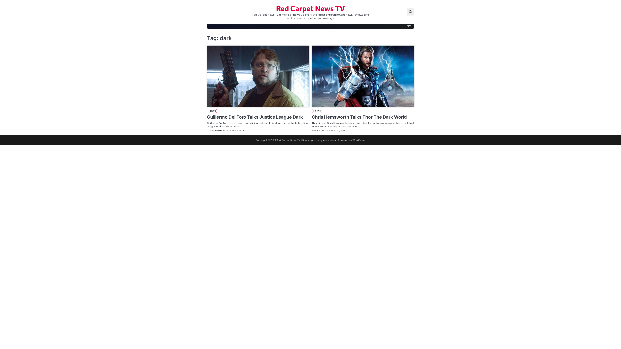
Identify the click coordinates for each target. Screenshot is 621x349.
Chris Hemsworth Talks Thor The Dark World (359, 117)
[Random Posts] (409, 26)
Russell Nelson (217, 130)
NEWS (213, 111)
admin (317, 130)
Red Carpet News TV (310, 8)
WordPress (359, 140)
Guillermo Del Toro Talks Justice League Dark (255, 117)
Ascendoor (329, 140)
